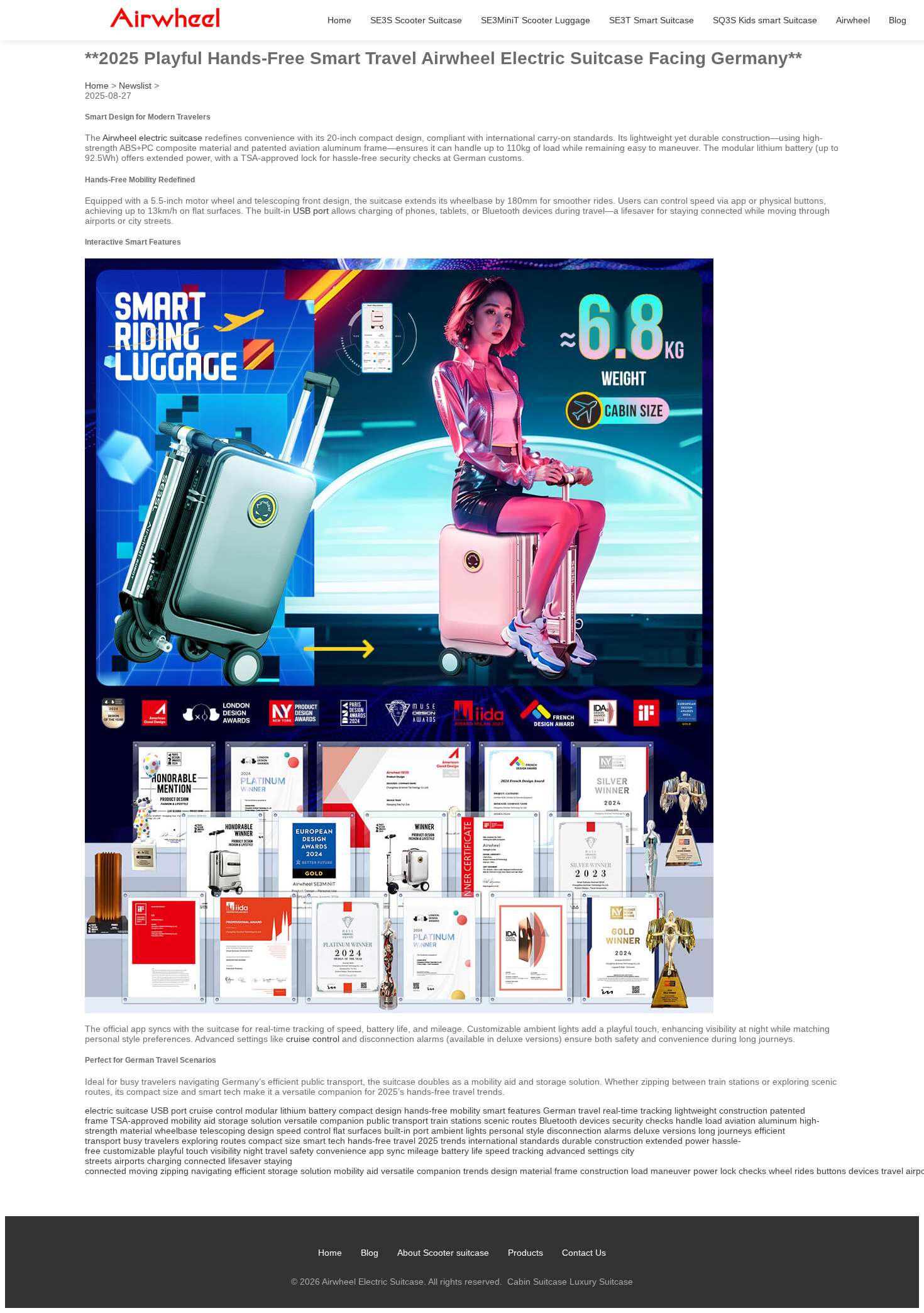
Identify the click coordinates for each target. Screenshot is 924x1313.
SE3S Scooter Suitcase (416, 20)
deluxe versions (665, 1131)
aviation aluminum (761, 1121)
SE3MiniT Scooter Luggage (535, 20)
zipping (174, 1171)
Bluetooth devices (574, 1121)
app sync (387, 1151)
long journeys (725, 1131)
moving (143, 1171)
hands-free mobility (442, 1110)
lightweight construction (720, 1110)
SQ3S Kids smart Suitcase (765, 20)
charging (164, 1161)
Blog (897, 20)
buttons (831, 1171)
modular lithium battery (290, 1110)
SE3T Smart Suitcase (651, 20)
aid (372, 1171)
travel (892, 1171)
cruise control (312, 1039)
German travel (571, 1110)
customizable (129, 1151)
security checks (642, 1121)
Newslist (135, 85)
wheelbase (176, 1131)
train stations (456, 1121)
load (639, 1171)
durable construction (602, 1141)
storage (283, 1171)
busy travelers (151, 1141)
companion (439, 1171)
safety (302, 1151)
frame (566, 1171)
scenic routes (510, 1121)
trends (475, 1171)
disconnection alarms (589, 1131)
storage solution (250, 1121)
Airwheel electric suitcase (152, 138)
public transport (397, 1121)
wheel (780, 1171)
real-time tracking (637, 1110)
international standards (513, 1141)
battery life (462, 1151)
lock (728, 1171)
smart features (512, 1110)
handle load (699, 1121)
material (536, 1171)
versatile (397, 1171)
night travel (265, 1151)
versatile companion (324, 1121)
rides (804, 1171)
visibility (226, 1151)
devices (864, 1171)
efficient (249, 1171)
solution (315, 1171)
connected (205, 1161)
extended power (678, 1141)
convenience (341, 1151)
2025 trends (442, 1141)
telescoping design (237, 1131)
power (705, 1171)
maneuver (671, 1171)
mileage (423, 1151)
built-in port (406, 1131)
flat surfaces (357, 1131)
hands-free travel (381, 1141)
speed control (304, 1131)
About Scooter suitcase (443, 1253)
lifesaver (244, 1161)
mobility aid (193, 1121)
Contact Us (584, 1253)
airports (129, 1161)
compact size (274, 1141)
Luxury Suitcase (601, 1282)
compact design (370, 1110)
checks (752, 1171)
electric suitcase (116, 1110)
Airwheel (853, 20)
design (504, 1171)
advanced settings (582, 1151)
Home (339, 20)
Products (525, 1253)
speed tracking (514, 1151)
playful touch (183, 1151)
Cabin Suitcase (537, 1282)
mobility (349, 1171)
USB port (311, 211)
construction (604, 1171)
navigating (211, 1171)
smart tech (324, 1141)
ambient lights (459, 1131)
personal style (516, 1131)
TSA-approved (139, 1121)
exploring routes (214, 1141)
